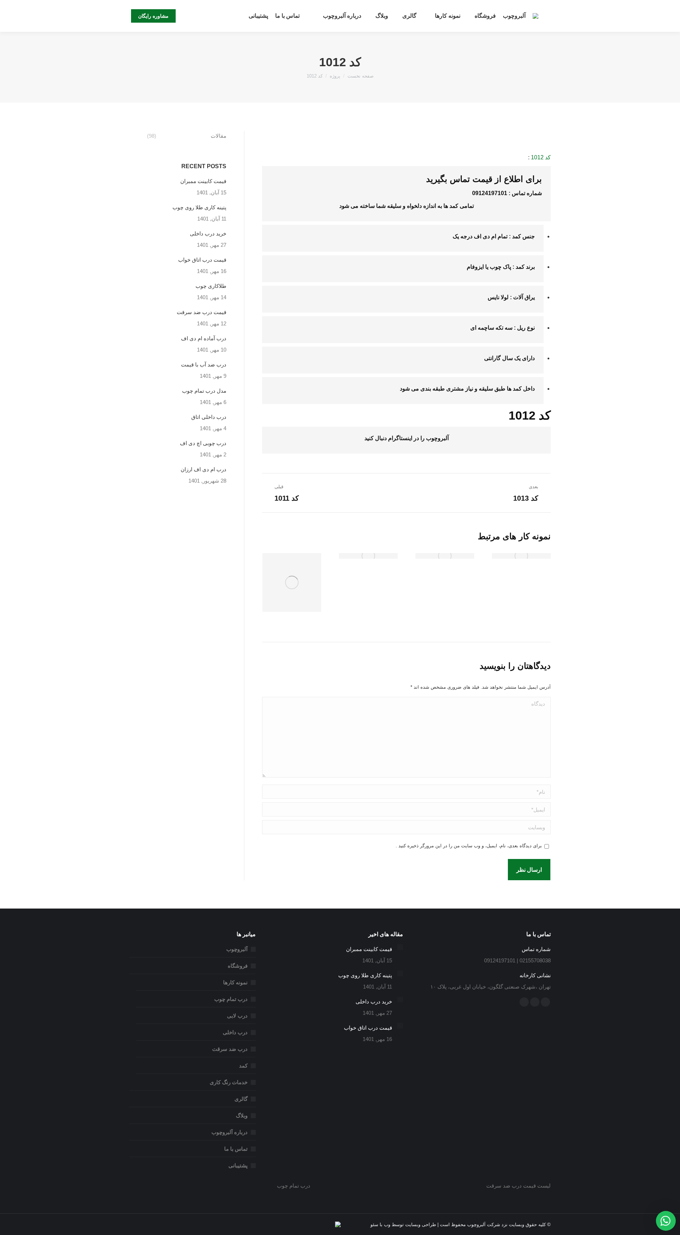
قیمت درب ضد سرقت (201, 312)
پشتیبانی (238, 1165)
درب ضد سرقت (230, 1049)
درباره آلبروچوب (229, 1132)
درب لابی (237, 1016)
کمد (516, 236)
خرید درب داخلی (208, 234)
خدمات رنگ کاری (229, 1082)
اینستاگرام (400, 438)
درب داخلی (235, 1032)
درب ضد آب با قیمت (203, 365)
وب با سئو (380, 1224)
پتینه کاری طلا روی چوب (199, 207)
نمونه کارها (235, 982)
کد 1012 (541, 157)
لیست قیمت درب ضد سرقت (518, 1186)
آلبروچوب (237, 949)
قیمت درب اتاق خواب (202, 260)
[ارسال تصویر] (521, 556)
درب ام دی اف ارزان (203, 469)
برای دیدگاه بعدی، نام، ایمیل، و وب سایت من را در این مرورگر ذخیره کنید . (469, 845)
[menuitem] (514, 16)
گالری (241, 1099)
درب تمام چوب (231, 999)
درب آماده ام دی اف (203, 338)
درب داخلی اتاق (208, 417)
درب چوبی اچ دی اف (203, 443)
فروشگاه (238, 966)
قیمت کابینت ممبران (203, 181)
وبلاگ (242, 1115)
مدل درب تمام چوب (204, 391)
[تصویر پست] (400, 947)
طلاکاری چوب (211, 286)
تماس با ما (236, 1149)
